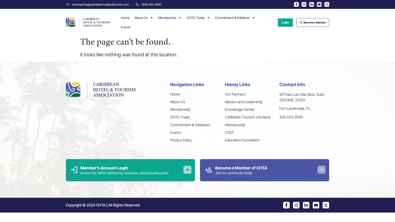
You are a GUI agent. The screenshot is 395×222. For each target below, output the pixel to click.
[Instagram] (304, 4)
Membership (167, 18)
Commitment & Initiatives (232, 18)
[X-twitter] (326, 4)
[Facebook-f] (296, 4)
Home (125, 18)
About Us (141, 18)
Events (126, 27)
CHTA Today (196, 18)
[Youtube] (319, 4)
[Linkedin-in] (311, 4)
